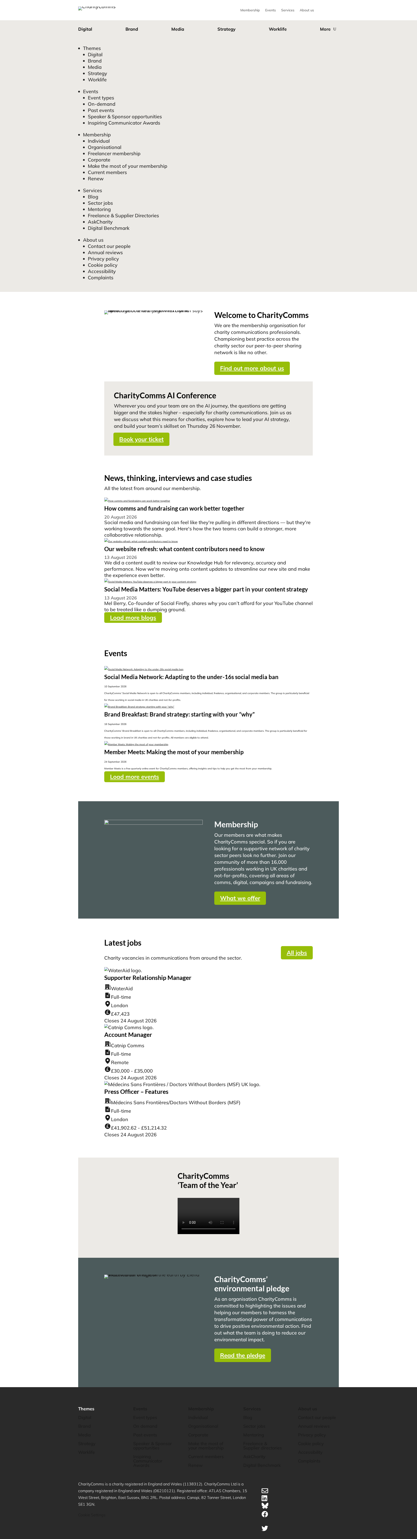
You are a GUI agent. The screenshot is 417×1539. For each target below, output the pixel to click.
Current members (107, 172)
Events (270, 10)
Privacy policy (103, 259)
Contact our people (109, 246)
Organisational (104, 147)
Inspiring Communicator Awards (124, 123)
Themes (92, 48)
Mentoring (99, 209)
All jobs (297, 952)
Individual (99, 141)
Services (287, 10)
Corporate (99, 160)
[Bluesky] (265, 1507)
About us (307, 10)
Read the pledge (242, 1355)
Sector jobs (100, 203)
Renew (96, 179)
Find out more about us (252, 368)
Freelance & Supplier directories (262, 1446)
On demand (145, 1426)
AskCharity (100, 222)
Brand (131, 29)
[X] (265, 1528)
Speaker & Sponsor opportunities (125, 116)
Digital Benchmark (108, 228)
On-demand (101, 104)
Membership (250, 10)
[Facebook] (265, 1514)
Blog (93, 197)
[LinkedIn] (264, 1498)
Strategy (226, 29)
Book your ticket (141, 439)
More (325, 29)
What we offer (240, 898)
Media (177, 29)
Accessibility (102, 271)
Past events (101, 110)
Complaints (100, 277)
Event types (101, 98)
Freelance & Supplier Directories (123, 215)
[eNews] (265, 1491)
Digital (85, 29)
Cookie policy (103, 265)
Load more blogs (133, 617)
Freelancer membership (114, 153)
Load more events (134, 776)
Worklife (278, 29)
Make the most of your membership (127, 166)
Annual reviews (105, 252)
